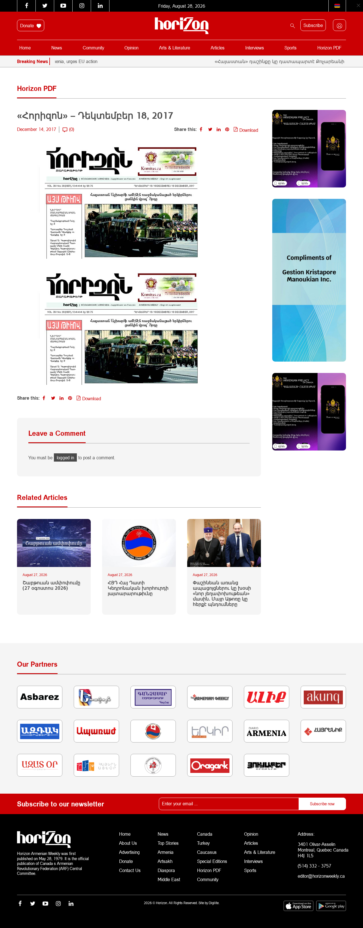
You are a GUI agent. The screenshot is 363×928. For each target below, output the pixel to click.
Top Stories (168, 843)
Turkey (203, 843)
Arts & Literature (174, 47)
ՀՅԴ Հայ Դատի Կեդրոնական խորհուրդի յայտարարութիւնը (138, 588)
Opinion (131, 47)
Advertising (129, 852)
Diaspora (166, 870)
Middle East (169, 879)
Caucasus (207, 852)
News (56, 47)
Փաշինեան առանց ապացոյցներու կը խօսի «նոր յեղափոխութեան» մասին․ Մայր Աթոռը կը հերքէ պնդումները (222, 593)
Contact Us (130, 870)
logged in (65, 457)
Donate (27, 25)
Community (93, 47)
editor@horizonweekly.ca (321, 876)
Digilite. (214, 903)
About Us (128, 843)
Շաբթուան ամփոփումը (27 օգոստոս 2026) (51, 585)
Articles (218, 47)
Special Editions (212, 861)
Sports (290, 47)
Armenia (166, 852)
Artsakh (165, 861)
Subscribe (313, 25)
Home (25, 47)
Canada (204, 834)
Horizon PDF (329, 47)
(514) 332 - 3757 (314, 865)
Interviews (254, 47)
